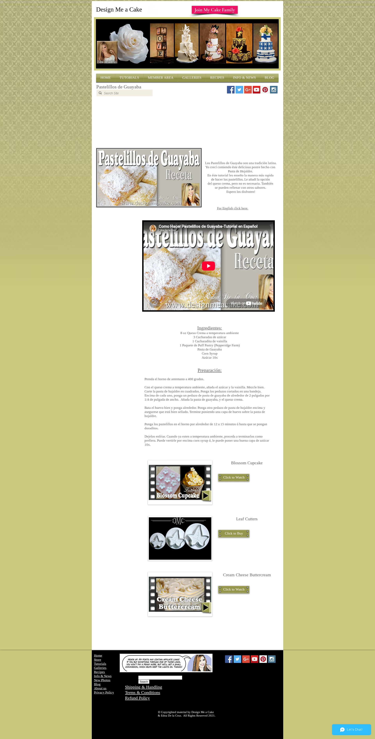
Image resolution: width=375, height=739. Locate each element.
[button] (233, 477)
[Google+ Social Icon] (248, 89)
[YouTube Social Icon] (256, 89)
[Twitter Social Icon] (239, 89)
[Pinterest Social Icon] (265, 89)
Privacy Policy (104, 692)
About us (100, 688)
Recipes (99, 672)
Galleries (100, 668)
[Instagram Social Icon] (274, 89)
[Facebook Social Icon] (231, 89)
